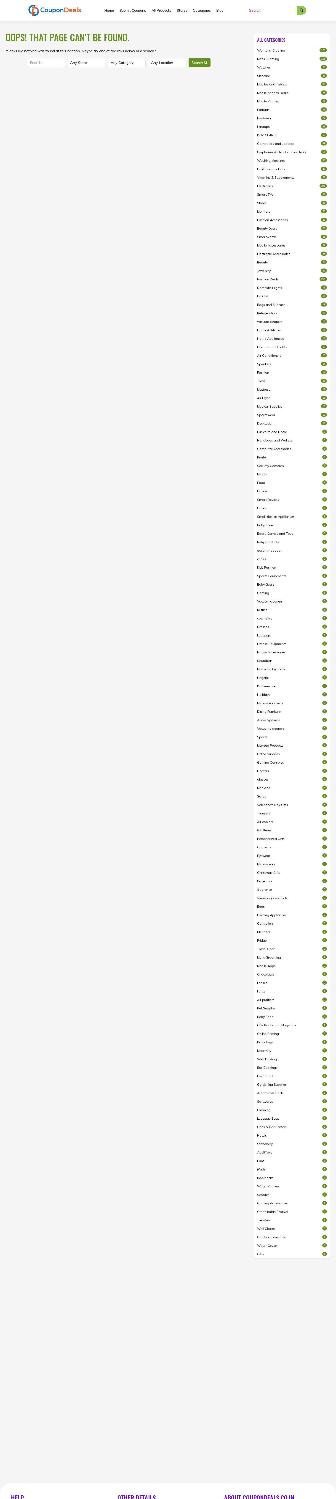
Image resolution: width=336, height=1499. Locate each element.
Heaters (291, 771)
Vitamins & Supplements (291, 177)
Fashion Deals (291, 279)
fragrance (291, 890)
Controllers (291, 923)
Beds (291, 906)
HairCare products (291, 169)
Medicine (291, 788)
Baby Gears (291, 584)
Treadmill (291, 1220)
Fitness (291, 491)
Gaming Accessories (291, 1203)
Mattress (291, 389)
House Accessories (291, 652)
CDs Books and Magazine (291, 1025)
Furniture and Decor (291, 432)
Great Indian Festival (291, 1212)
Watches (291, 67)
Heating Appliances (291, 915)
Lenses (291, 983)
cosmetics (291, 618)
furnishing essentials (291, 898)
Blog (220, 10)
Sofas (291, 796)
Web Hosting (291, 1059)
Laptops (291, 127)
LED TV (291, 296)
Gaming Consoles (291, 762)
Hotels (291, 508)
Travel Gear (291, 949)
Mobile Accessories (291, 245)
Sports (291, 737)
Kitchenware (291, 686)
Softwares (291, 1101)
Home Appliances (291, 339)
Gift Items (291, 830)
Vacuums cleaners (291, 728)
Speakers (291, 364)
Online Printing (291, 1034)
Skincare (291, 76)
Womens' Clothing (291, 50)
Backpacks (291, 1178)
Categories (202, 10)
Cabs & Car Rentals (291, 1127)
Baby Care (291, 525)
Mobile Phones (291, 101)
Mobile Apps (291, 966)
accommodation (291, 550)
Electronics (291, 186)
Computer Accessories (291, 449)
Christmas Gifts (291, 873)
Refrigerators (291, 313)
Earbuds (291, 110)
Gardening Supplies (291, 1084)
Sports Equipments (291, 576)
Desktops (291, 423)
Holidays (291, 695)
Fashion (291, 372)
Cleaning (291, 1110)
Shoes (291, 203)
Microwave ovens (291, 703)
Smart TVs (291, 194)
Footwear (291, 118)
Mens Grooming (291, 957)
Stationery (291, 1144)
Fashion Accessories (291, 220)
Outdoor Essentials (291, 1237)
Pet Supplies (291, 1008)
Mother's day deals (291, 669)
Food (291, 483)
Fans (291, 1161)
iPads (291, 1169)
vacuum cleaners (291, 322)
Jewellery (291, 271)
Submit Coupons (133, 10)
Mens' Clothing (291, 59)
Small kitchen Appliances (291, 517)
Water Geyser (291, 1246)
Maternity (291, 1051)
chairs (291, 559)
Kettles (291, 610)
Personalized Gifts (291, 839)
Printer (291, 457)
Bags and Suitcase (291, 305)
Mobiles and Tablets (291, 84)
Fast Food (291, 1076)
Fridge (291, 940)
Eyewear (291, 856)
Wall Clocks (291, 1229)
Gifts (291, 1254)
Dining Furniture (291, 712)
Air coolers (291, 822)
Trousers (291, 813)
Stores (182, 10)
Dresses (291, 627)
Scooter (291, 1195)
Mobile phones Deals (291, 93)
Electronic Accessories (291, 254)
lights (291, 991)
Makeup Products (291, 745)
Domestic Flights (291, 288)
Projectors (291, 881)
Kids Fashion (291, 567)
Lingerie (291, 678)
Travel (291, 381)
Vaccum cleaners (291, 601)
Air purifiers (291, 1000)
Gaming (291, 593)
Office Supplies (291, 754)
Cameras (291, 847)
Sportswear (291, 415)
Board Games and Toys (291, 534)
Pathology (291, 1042)
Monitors (291, 211)
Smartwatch (291, 237)
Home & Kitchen (291, 330)
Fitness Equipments (291, 644)
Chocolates (291, 974)
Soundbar (291, 661)
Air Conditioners (291, 356)
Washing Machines (291, 161)
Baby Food (291, 1017)
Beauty (291, 262)
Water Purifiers (291, 1186)
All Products (161, 10)
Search (198, 62)
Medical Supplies (291, 406)
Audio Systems (291, 720)
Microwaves (291, 864)
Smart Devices (291, 500)
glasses (291, 779)
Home (109, 10)
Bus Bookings (291, 1068)
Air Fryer (291, 398)
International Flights (291, 347)
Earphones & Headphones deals (291, 152)
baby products (291, 542)
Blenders (291, 932)
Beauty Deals (291, 228)
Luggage (291, 635)
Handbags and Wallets (291, 440)
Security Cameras (291, 466)
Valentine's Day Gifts (291, 805)
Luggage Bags (291, 1118)
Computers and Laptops (291, 144)
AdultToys (291, 1152)
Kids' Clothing (291, 135)
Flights (291, 474)
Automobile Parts (291, 1093)
